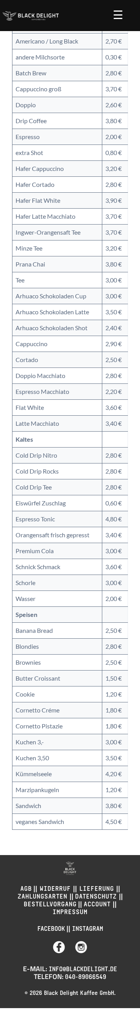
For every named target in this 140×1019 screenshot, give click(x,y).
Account (98, 903)
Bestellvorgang (50, 903)
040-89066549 (85, 976)
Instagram (87, 927)
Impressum (70, 911)
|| (70, 950)
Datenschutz (97, 895)
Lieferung (96, 887)
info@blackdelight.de (83, 968)
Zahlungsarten (44, 895)
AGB (26, 887)
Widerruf (55, 887)
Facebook (51, 927)
